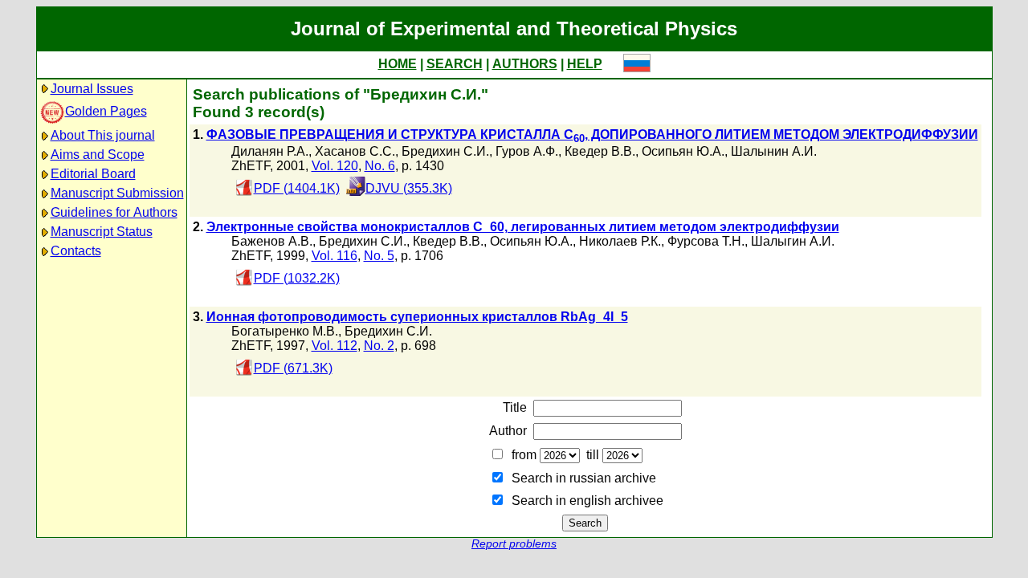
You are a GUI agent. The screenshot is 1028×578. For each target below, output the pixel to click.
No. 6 (380, 166)
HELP (584, 64)
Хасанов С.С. (355, 151)
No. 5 (379, 256)
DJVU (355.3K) (408, 188)
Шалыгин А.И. (792, 241)
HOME (397, 64)
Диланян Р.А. (269, 151)
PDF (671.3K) (293, 368)
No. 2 (379, 345)
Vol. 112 (334, 345)
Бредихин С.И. (445, 151)
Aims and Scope (98, 154)
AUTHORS (524, 64)
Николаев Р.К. (620, 241)
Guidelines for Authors (114, 212)
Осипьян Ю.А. (683, 151)
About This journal (103, 135)
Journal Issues (92, 89)
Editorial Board (93, 174)
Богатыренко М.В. (284, 331)
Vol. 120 (335, 166)
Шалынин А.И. (774, 151)
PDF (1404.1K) (297, 188)
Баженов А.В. (271, 241)
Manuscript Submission (117, 193)
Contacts (76, 251)
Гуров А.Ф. (527, 151)
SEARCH (454, 64)
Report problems (514, 544)
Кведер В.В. (600, 151)
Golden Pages (106, 111)
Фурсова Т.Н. (705, 241)
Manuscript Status (102, 231)
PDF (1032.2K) (297, 278)
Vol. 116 (334, 256)
